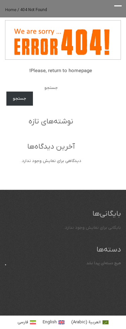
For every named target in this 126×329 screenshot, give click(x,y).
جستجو (51, 88)
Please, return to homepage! (61, 70)
